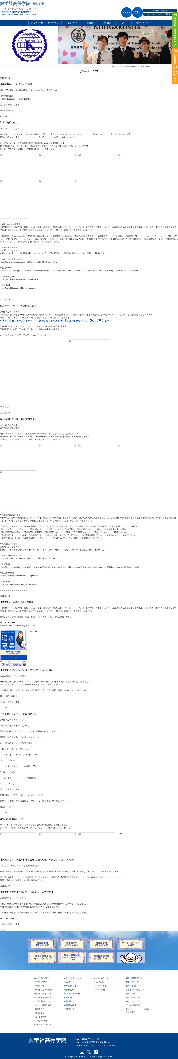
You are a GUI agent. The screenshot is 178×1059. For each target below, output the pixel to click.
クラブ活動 (100, 990)
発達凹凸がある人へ (43, 994)
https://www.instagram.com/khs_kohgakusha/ (19, 279)
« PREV (2, 930)
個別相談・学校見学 (160, 10)
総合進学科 (69, 990)
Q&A (124, 23)
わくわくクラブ (132, 1001)
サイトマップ (31, 9)
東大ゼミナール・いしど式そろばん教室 (138, 1010)
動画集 (68, 982)
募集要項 (69, 1001)
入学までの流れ (41, 1021)
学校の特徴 (39, 986)
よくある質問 (40, 1017)
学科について (70, 986)
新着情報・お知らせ (43, 1024)
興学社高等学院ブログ (135, 978)
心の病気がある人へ (43, 997)
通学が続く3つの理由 (43, 990)
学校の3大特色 (41, 982)
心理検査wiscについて (44, 1001)
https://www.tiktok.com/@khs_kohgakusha (18, 288)
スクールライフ (140, 23)
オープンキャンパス (55, 23)
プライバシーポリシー (135, 990)
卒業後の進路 (70, 1005)
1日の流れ (100, 982)
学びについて (73, 23)
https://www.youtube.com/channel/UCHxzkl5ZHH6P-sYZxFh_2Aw (28, 262)
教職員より (39, 1013)
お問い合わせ (19, 9)
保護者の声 (39, 1009)
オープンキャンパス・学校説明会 (160, 14)
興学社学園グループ (134, 997)
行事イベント (101, 986)
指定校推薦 (69, 1009)
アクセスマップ (132, 982)
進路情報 (90, 23)
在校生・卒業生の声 (43, 1005)
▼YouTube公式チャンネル (11, 259)
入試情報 (107, 23)
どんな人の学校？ (37, 23)
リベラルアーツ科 (72, 994)
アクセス (8, 9)
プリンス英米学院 (133, 1005)
